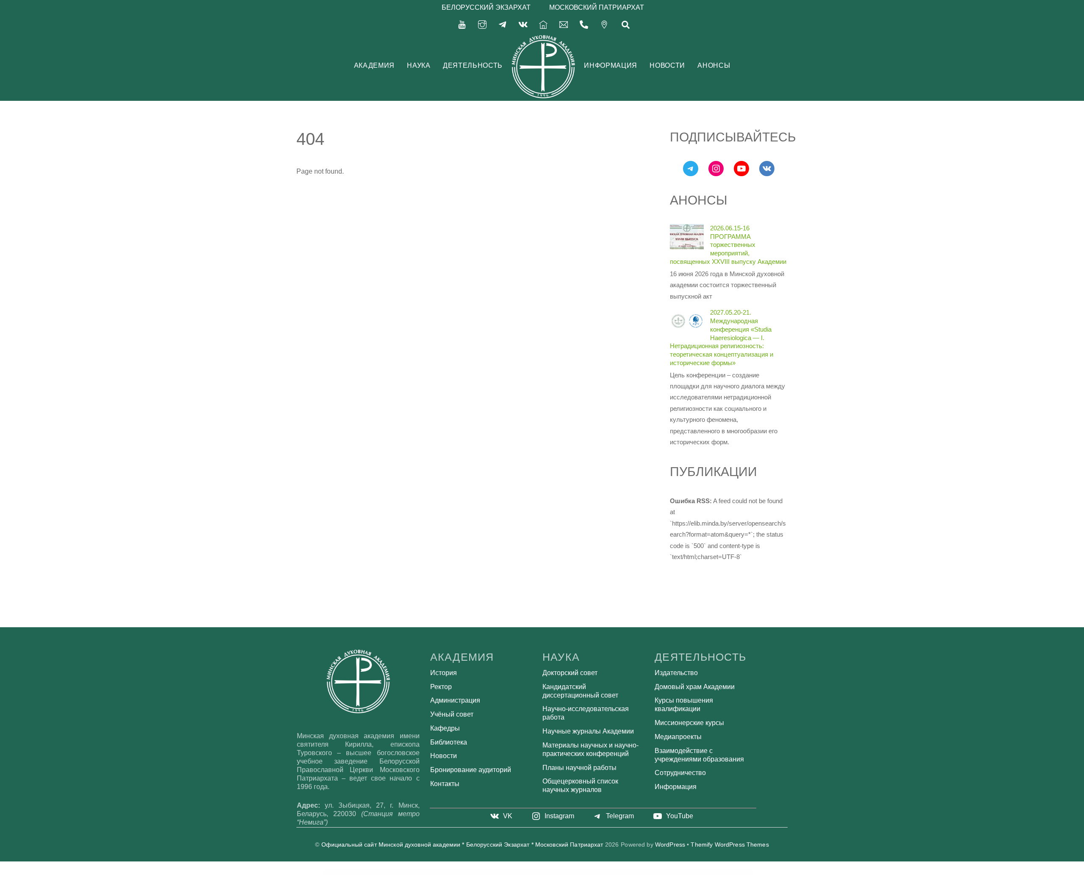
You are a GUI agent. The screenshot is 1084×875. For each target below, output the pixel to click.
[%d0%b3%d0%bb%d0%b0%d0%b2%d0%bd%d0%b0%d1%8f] (543, 24)
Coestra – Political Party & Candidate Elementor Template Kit (503, 872)
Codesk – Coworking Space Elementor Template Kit (447, 872)
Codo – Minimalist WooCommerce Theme (467, 872)
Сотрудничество (680, 772)
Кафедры (445, 728)
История (443, 672)
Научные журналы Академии (588, 731)
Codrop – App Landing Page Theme (483, 872)
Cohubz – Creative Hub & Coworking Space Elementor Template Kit (642, 872)
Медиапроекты (678, 736)
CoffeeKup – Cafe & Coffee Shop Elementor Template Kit (597, 872)
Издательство (676, 672)
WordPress (670, 845)
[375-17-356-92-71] (583, 24)
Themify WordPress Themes (730, 845)
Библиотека (448, 742)
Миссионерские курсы (689, 722)
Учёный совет (451, 714)
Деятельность (473, 65)
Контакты (444, 783)
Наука (418, 65)
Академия (374, 65)
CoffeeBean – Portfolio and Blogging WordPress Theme (549, 872)
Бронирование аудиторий (470, 769)
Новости (667, 65)
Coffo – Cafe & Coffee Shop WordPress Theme (619, 872)
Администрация (455, 700)
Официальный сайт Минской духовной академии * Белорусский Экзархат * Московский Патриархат (462, 845)
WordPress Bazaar (432, 872)
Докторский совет (569, 672)
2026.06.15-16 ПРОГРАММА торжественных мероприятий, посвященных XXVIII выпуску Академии (728, 244)
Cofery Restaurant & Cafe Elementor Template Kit (527, 872)
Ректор (441, 686)
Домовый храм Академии (695, 686)
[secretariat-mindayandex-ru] (563, 24)
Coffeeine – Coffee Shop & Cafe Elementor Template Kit (572, 872)
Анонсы (713, 65)
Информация (610, 65)
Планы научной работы (579, 767)
